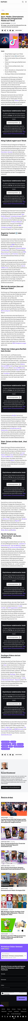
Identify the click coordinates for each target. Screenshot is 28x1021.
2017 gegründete (13, 608)
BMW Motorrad (18, 729)
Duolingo (12, 674)
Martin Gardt (4, 817)
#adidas (13, 530)
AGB (8, 1013)
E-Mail (2, 985)
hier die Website (16, 545)
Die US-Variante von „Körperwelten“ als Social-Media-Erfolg (15, 71)
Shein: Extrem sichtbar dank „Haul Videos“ (14, 67)
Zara (11, 455)
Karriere (13, 1009)
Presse (19, 1009)
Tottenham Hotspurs (16, 216)
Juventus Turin (7, 218)
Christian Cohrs (5, 841)
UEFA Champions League (19, 343)
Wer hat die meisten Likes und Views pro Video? (15, 59)
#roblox (24, 519)
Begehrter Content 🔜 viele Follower (14, 56)
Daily (3, 10)
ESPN (24, 252)
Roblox (23, 364)
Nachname (3, 979)
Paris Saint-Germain (6, 152)
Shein (21, 455)
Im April (7, 727)
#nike (2, 530)
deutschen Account (6, 735)
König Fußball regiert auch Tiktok (14, 54)
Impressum (16, 1011)
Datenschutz (24, 1011)
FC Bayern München (16, 222)
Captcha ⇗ (23, 992)
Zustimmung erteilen (13, 122)
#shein (13, 460)
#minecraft (6, 519)
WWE (13, 244)
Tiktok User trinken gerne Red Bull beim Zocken (15, 63)
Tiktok (16, 100)
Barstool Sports (5, 254)
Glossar (10, 1011)
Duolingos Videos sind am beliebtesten (15, 74)
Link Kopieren (18, 30)
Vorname (3, 974)
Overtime (15, 254)
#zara (6, 530)
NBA (11, 246)
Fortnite (6, 368)
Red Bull (14, 415)
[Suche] (22, 2)
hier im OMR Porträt (6, 366)
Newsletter (4, 1011)
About (8, 1009)
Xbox (17, 370)
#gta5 (17, 521)
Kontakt (24, 1009)
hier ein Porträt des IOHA (14, 547)
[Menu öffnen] (26, 2)
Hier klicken (7, 994)
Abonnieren (22, 998)
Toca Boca (7, 373)
